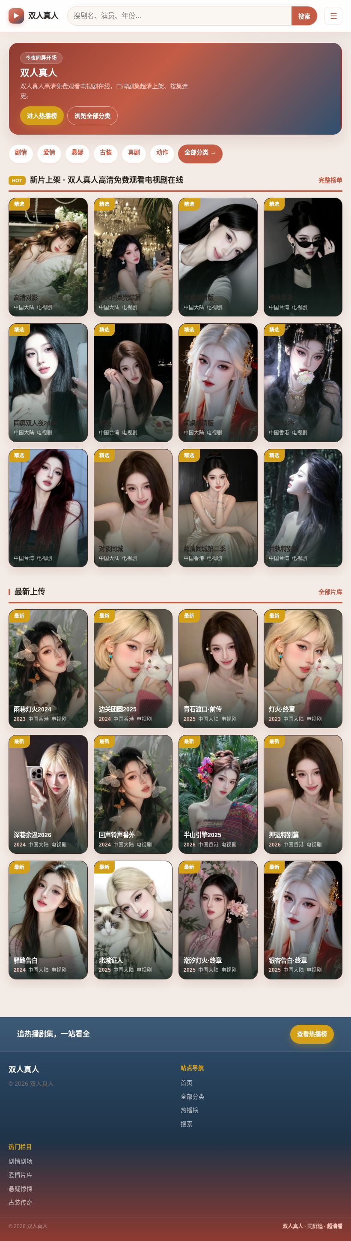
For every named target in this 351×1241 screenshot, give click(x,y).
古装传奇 (21, 1202)
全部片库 (330, 591)
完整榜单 (330, 180)
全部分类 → (200, 152)
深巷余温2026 (32, 834)
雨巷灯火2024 (32, 709)
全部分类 (193, 1096)
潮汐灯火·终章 (203, 960)
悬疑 (77, 152)
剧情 (21, 152)
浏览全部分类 (92, 115)
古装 (106, 152)
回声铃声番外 (117, 834)
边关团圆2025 (118, 709)
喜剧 (134, 152)
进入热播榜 (42, 115)
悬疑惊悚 (21, 1189)
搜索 (304, 16)
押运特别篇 (284, 834)
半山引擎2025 (202, 834)
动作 (162, 152)
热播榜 (190, 1110)
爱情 (49, 152)
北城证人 (111, 960)
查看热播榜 (312, 1033)
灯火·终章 (282, 709)
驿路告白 (26, 960)
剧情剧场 (21, 1161)
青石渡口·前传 (203, 709)
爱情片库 (21, 1175)
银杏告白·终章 (288, 960)
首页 (187, 1083)
